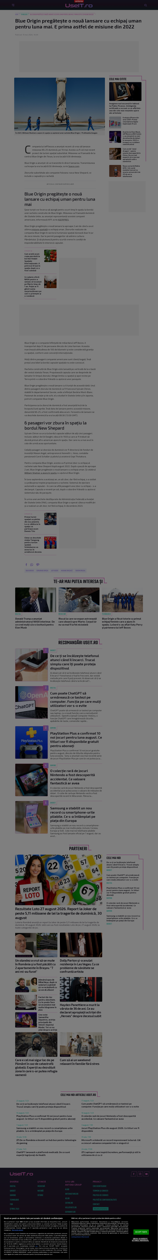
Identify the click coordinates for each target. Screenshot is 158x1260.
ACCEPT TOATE (141, 1232)
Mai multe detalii (17, 1230)
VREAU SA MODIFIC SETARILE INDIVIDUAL (140, 1240)
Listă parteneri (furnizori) (80, 1237)
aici (36, 1246)
